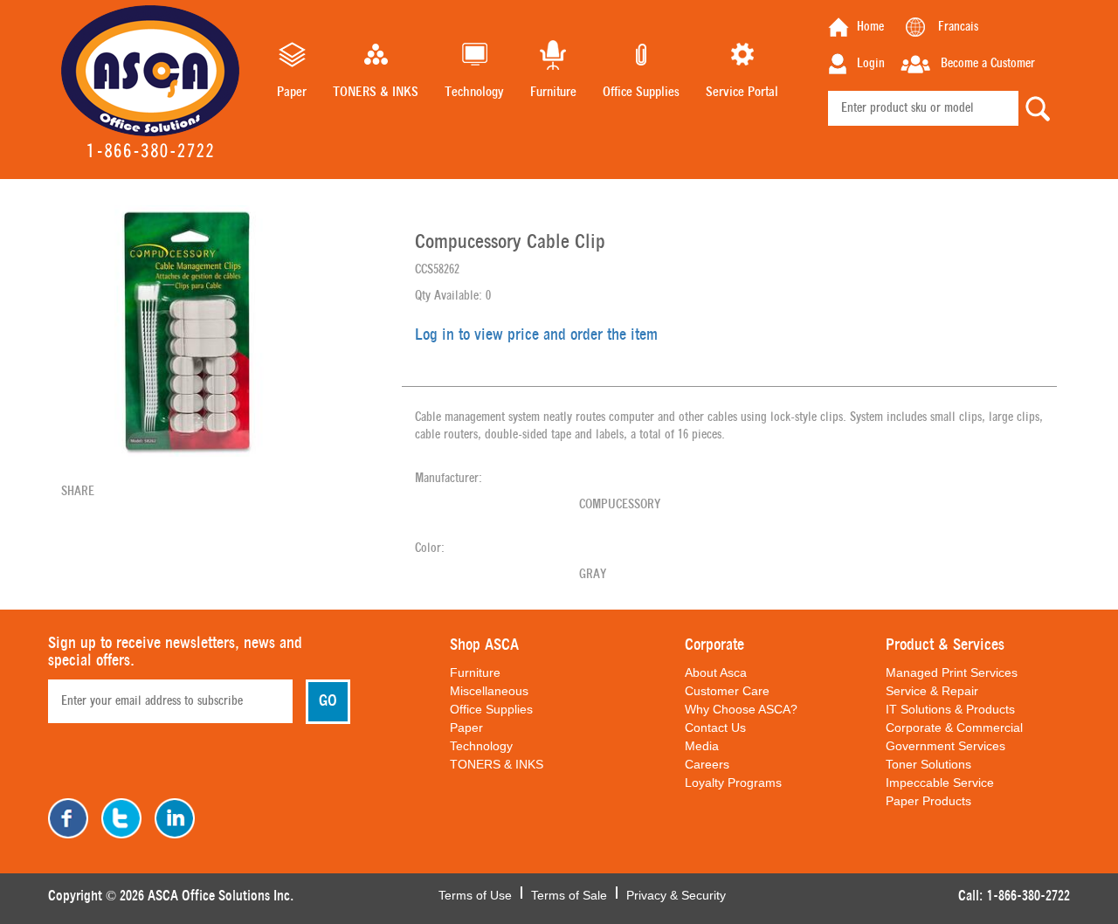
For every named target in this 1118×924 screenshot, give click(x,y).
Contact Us (715, 727)
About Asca (716, 672)
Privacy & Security (676, 893)
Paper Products (928, 801)
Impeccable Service (940, 783)
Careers (707, 764)
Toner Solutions (928, 764)
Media (702, 746)
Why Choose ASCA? (741, 709)
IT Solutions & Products (950, 709)
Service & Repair (932, 691)
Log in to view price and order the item (536, 335)
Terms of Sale (569, 893)
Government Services (945, 746)
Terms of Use (475, 893)
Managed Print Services (952, 672)
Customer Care (727, 691)
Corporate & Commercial (954, 727)
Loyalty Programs (733, 783)
